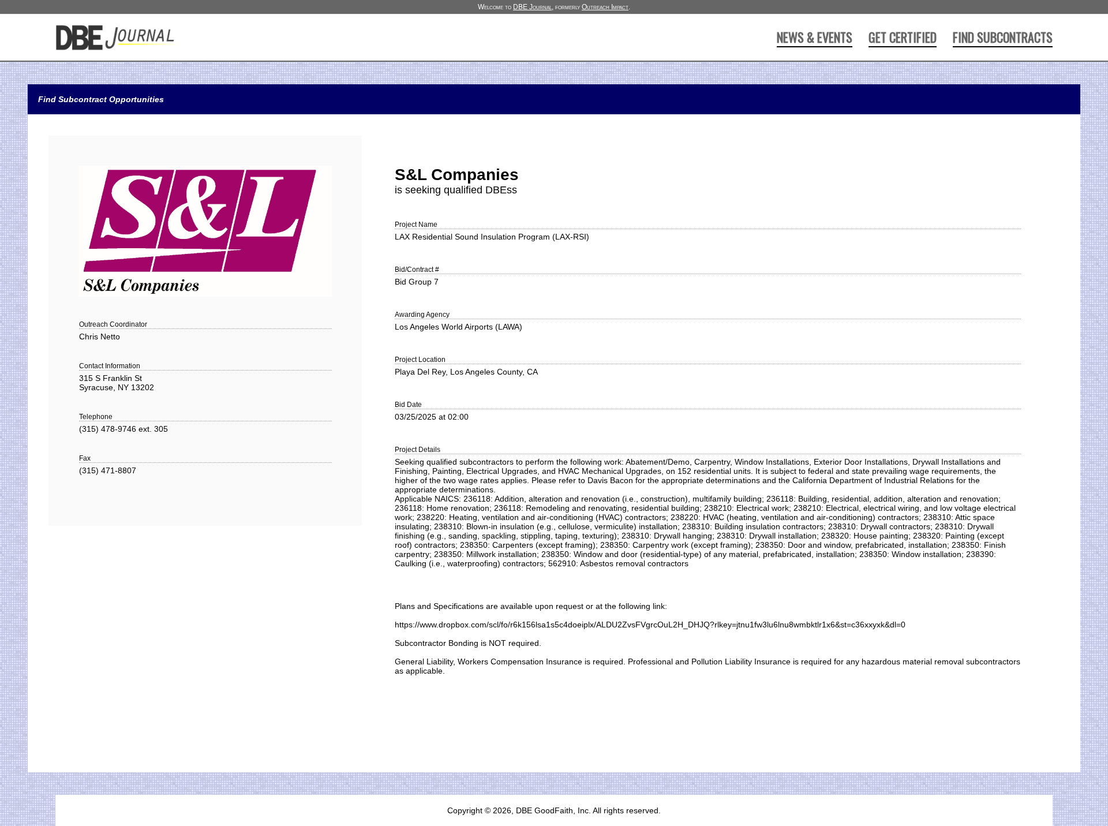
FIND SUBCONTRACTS (1003, 37)
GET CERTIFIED (903, 37)
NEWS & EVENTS (814, 37)
